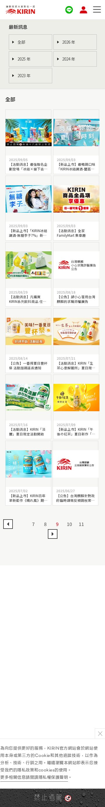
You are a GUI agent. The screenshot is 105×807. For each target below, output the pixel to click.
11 (81, 523)
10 (69, 523)
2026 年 (68, 42)
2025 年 (24, 59)
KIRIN (20, 9)
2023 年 (24, 75)
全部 (21, 42)
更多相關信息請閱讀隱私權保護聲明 (34, 777)
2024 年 (68, 59)
